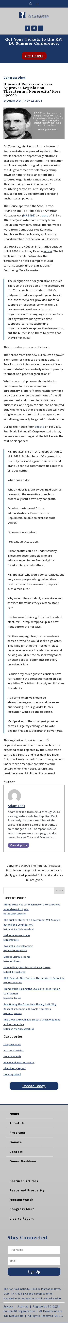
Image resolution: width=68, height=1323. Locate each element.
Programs (18, 1133)
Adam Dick (14, 100)
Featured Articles (13, 1050)
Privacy (8, 1306)
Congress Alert (14, 78)
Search (59, 890)
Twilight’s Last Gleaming (18, 946)
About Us (17, 1123)
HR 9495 (28, 215)
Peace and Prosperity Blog (18, 1062)
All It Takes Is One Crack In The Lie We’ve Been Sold (34, 978)
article (48, 251)
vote (45, 215)
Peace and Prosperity (27, 1190)
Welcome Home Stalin (16, 935)
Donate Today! (34, 1086)
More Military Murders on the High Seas (27, 967)
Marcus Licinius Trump (16, 956)
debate (39, 427)
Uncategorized (12, 1074)
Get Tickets (34, 56)
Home (14, 1114)
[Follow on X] (34, 28)
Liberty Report (22, 1218)
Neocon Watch (12, 1056)
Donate (16, 1142)
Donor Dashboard (24, 1161)
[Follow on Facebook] (27, 28)
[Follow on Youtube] (40, 28)
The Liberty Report (14, 1068)
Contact (16, 1152)
